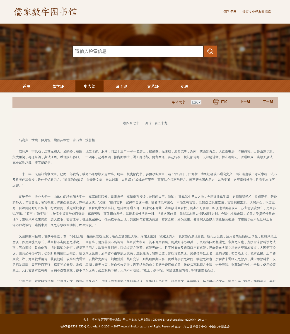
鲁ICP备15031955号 (73, 326)
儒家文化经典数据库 (256, 12)
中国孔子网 (229, 12)
